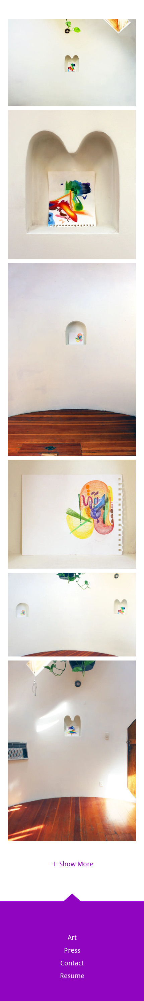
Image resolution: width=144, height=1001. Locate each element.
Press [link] (72, 950)
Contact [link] (72, 963)
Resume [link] (72, 976)
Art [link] (72, 938)
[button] (72, 864)
